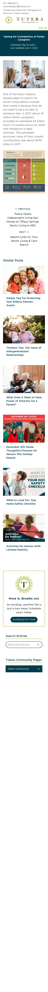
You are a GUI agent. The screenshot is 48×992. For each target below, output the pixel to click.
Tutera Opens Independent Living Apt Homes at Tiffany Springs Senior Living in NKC (23, 217)
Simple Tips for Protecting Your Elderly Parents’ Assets (23, 302)
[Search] (38, 645)
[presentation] (24, 280)
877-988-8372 (10, 3)
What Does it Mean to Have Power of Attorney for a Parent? (24, 401)
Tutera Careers (21, 13)
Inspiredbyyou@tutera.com (17, 6)
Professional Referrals (14, 10)
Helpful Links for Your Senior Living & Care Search (24, 238)
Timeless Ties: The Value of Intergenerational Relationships (23, 351)
